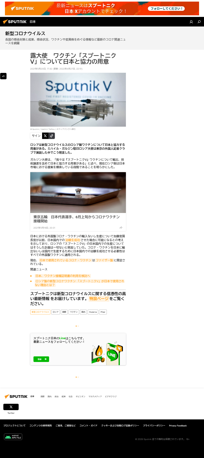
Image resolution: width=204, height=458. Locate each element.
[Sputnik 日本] (16, 24)
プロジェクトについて (14, 425)
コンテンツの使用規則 (40, 425)
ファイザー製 (104, 260)
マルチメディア (95, 396)
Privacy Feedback (178, 425)
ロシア (55, 312)
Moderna (93, 312)
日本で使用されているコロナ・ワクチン (65, 260)
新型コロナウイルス (40, 312)
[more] (121, 227)
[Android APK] (13, 437)
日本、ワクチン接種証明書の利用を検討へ (63, 276)
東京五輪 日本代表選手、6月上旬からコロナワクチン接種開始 (76, 219)
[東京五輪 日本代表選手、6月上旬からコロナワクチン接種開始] (78, 192)
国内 (83, 312)
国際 (64, 312)
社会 (71, 396)
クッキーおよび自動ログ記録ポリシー (120, 425)
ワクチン (74, 312)
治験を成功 (73, 240)
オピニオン (80, 396)
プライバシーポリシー (154, 425)
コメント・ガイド (88, 425)
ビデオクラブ (111, 396)
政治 (56, 396)
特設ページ (99, 299)
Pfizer (103, 312)
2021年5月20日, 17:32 (41, 68)
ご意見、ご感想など (66, 425)
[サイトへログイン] (191, 22)
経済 (64, 396)
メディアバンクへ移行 (66, 129)
